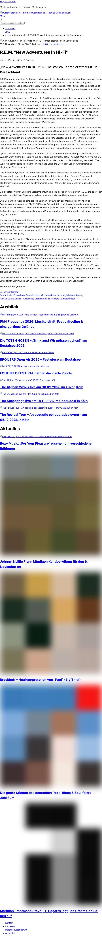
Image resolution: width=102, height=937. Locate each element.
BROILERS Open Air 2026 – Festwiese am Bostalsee (40, 359)
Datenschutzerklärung (16, 929)
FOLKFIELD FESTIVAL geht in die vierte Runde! (36, 373)
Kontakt (9, 923)
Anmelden (10, 933)
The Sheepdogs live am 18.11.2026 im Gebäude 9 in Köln (44, 401)
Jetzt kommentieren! (53, 44)
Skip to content (8, 1)
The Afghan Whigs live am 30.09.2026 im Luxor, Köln (41, 387)
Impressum (10, 926)
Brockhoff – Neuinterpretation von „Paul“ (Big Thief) (40, 680)
